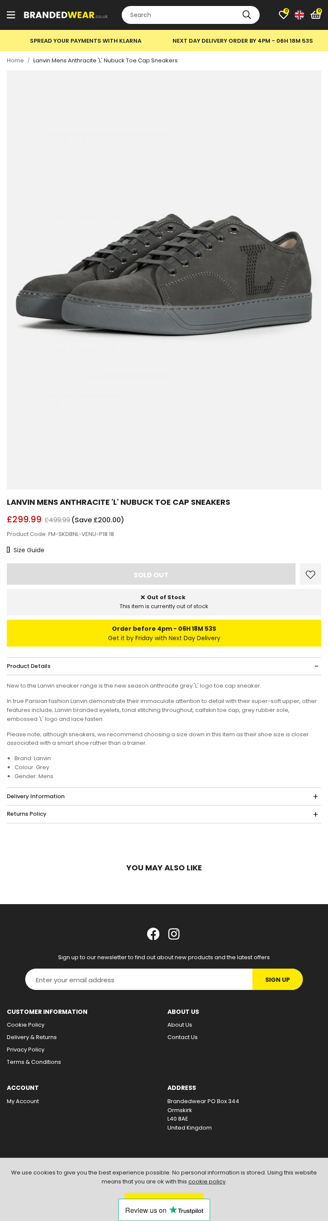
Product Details (28, 666)
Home (15, 60)
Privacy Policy (25, 1049)
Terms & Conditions (34, 1062)
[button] (315, 15)
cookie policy (207, 1181)
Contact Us (182, 1037)
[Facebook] (153, 934)
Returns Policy (27, 814)
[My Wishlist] (283, 15)
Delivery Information (35, 796)
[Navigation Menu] (11, 15)
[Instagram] (174, 934)
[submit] (247, 15)
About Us (179, 1025)
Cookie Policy (25, 1025)
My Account (23, 1101)
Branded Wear (66, 15)
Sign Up (277, 979)
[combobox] (191, 15)
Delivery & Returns (32, 1037)
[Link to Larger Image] (164, 279)
